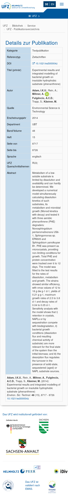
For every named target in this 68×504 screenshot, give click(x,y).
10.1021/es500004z (47, 63)
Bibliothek (17, 25)
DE (46, 4)
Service (31, 25)
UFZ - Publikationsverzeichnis (23, 29)
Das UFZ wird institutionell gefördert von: (25, 414)
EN (52, 4)
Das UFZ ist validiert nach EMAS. (32, 485)
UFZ (34, 16)
